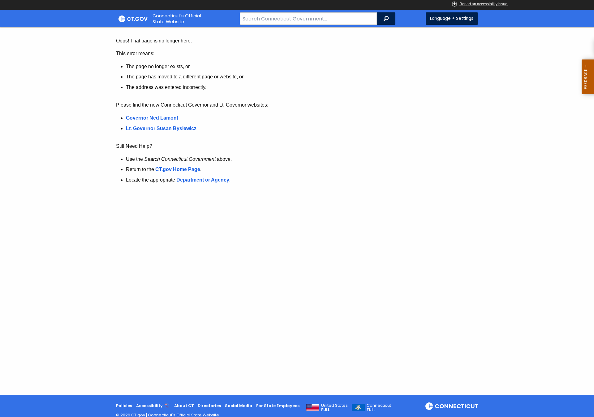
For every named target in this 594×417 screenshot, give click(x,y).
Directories (209, 405)
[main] (297, 211)
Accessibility (149, 405)
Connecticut (379, 407)
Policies (124, 405)
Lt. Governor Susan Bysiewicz (162, 128)
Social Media (238, 405)
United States (334, 407)
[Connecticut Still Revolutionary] (451, 406)
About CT (184, 405)
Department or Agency (202, 179)
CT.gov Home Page (177, 169)
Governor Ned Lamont (152, 118)
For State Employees (277, 405)
